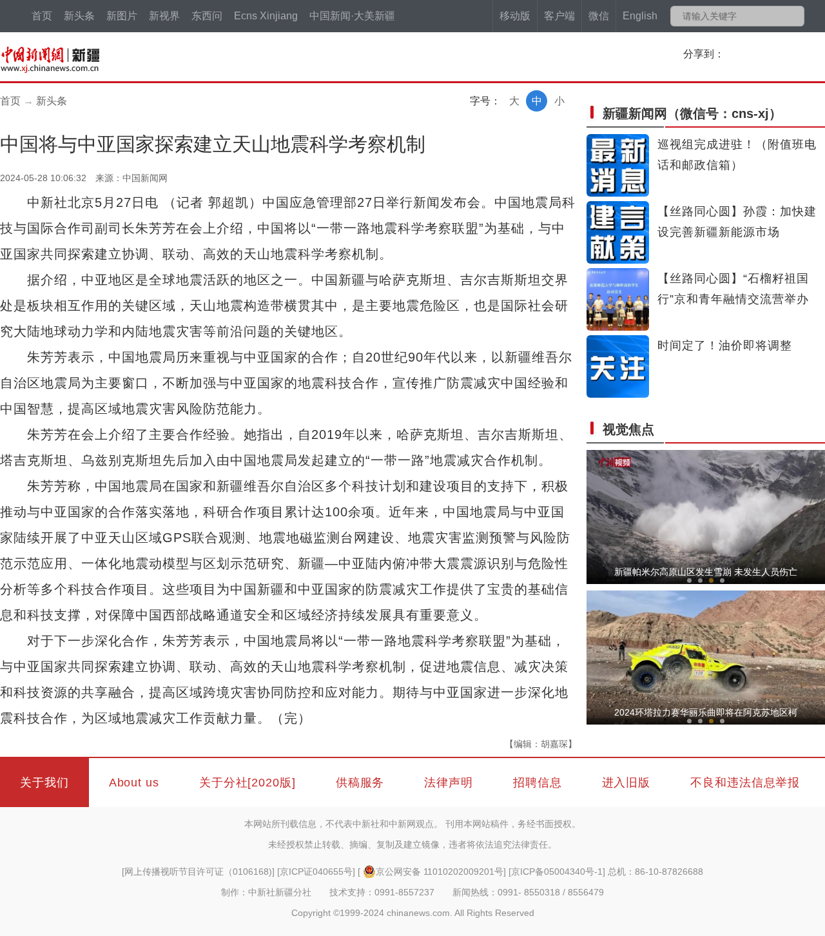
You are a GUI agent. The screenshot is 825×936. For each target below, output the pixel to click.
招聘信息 (537, 782)
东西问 (206, 15)
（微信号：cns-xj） (692, 113)
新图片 (121, 15)
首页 (42, 15)
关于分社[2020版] (247, 782)
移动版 (515, 15)
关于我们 (44, 782)
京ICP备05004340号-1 (557, 871)
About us (134, 782)
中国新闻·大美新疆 (352, 15)
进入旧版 (626, 782)
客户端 (559, 15)
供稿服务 (360, 782)
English (640, 15)
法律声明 (448, 782)
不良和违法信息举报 (745, 782)
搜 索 (793, 16)
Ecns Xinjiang (266, 15)
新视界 (164, 15)
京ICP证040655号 (316, 871)
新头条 (79, 15)
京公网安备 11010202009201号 (439, 871)
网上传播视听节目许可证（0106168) (198, 871)
